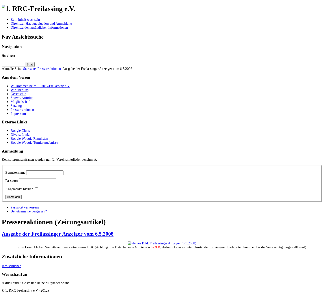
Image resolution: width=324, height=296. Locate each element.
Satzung (16, 106)
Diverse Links (20, 134)
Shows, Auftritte (22, 98)
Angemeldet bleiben (19, 189)
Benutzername (15, 172)
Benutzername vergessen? (29, 211)
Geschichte (18, 94)
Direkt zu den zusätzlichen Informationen (39, 27)
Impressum (18, 113)
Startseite (29, 69)
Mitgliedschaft (20, 102)
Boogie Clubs (20, 130)
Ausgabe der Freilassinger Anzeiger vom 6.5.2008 (58, 234)
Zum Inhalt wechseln (25, 19)
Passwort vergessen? (25, 207)
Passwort (11, 180)
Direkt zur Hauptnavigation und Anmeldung (41, 23)
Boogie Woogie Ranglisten (29, 138)
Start (30, 64)
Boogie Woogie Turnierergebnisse (34, 142)
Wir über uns (19, 90)
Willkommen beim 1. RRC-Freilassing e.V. (40, 86)
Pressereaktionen (49, 69)
